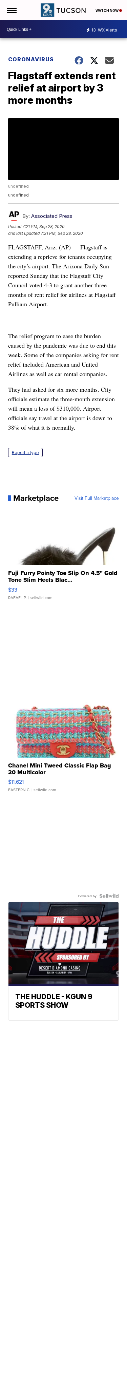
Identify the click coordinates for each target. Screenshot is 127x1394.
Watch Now (107, 10)
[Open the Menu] (11, 10)
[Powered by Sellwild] (109, 896)
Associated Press (51, 216)
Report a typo (25, 452)
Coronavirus (31, 59)
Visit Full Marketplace (97, 498)
